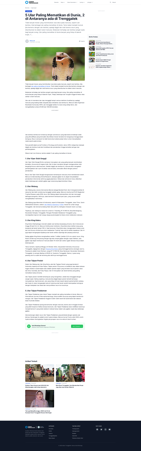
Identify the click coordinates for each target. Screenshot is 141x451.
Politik (50, 431)
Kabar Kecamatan (71, 2)
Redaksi (74, 433)
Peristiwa (51, 428)
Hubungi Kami (75, 431)
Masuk (114, 2)
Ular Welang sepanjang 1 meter (54, 204)
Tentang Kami (75, 428)
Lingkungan (33, 7)
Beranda (56, 2)
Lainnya (81, 2)
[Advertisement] (55, 121)
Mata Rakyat (52, 438)
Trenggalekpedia (53, 435)
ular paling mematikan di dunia (40, 86)
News (62, 2)
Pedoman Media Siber (77, 438)
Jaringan (89, 2)
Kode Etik (74, 435)
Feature (51, 433)
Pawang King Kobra (52, 249)
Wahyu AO (32, 40)
